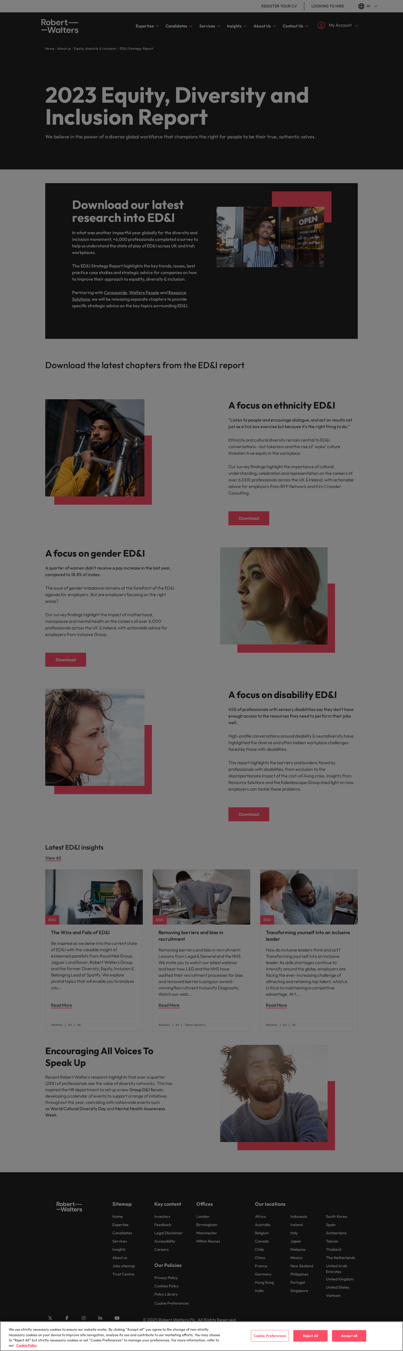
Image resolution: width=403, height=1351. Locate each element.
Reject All (310, 1335)
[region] (201, 1336)
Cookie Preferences (270, 1335)
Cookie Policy (26, 1345)
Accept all (349, 1335)
